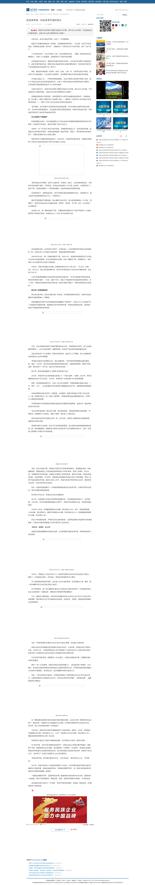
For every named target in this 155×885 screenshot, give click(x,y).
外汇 (53, 1)
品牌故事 (49, 14)
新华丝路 (84, 1)
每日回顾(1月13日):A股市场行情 (106, 169)
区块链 (78, 1)
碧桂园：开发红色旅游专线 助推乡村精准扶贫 (41, 868)
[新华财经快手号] (119, 25)
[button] (98, 91)
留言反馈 (44, 824)
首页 (27, 1)
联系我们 (59, 880)
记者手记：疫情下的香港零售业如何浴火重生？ (76, 10)
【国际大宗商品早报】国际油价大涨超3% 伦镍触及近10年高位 (113, 156)
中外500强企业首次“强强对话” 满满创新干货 (41, 873)
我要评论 (91, 24)
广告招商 (79, 880)
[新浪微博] (113, 28)
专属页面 (36, 14)
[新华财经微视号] (113, 25)
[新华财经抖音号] (116, 25)
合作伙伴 (68, 880)
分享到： (75, 829)
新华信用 (91, 1)
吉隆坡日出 (112, 100)
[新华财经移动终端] (123, 25)
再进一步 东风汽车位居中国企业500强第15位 (41, 863)
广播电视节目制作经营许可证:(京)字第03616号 (111, 882)
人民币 (41, 1)
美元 (77, 650)
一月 (126, 139)
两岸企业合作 (114, 1)
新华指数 (98, 1)
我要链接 (74, 880)
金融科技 (72, 1)
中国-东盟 (105, 1)
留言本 (63, 880)
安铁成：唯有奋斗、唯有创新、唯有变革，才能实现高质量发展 (46, 870)
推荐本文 (61, 830)
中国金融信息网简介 (51, 880)
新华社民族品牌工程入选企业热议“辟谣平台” (41, 875)
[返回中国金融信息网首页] (32, 790)
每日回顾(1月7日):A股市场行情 (120, 117)
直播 (121, 1)
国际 (35, 1)
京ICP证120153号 (49, 882)
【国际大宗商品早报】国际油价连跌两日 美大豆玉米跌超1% (112, 153)
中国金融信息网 (36, 882)
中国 (31, 1)
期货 (62, 1)
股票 (49, 1)
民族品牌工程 (43, 14)
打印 (79, 24)
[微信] (126, 25)
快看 (125, 1)
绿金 (45, 1)
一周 (120, 139)
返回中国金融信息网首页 (123, 10)
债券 (58, 1)
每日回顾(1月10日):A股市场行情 (106, 148)
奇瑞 (33, 860)
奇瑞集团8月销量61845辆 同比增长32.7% (40, 865)
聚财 (53, 10)
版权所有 (42, 882)
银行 (66, 1)
